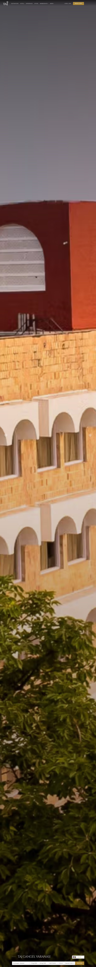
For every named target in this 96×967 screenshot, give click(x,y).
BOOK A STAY (78, 3)
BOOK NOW (79, 963)
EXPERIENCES (29, 3)
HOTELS (22, 3)
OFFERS (36, 3)
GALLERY (80, 957)
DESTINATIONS (14, 3)
